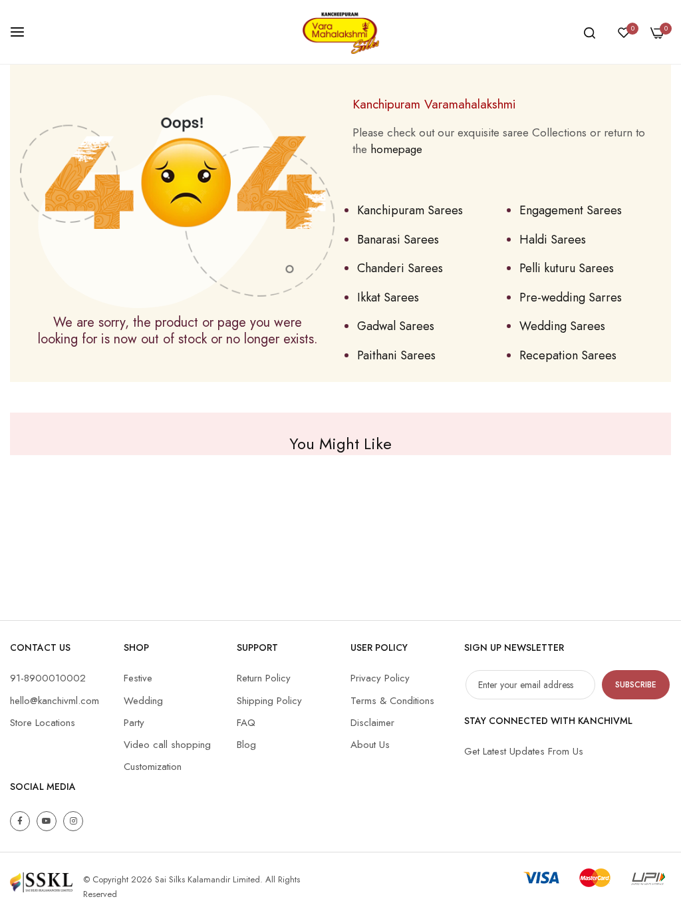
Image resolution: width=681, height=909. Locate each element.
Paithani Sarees (396, 355)
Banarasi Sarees (398, 239)
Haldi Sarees (552, 239)
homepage (396, 149)
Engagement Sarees (570, 210)
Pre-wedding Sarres (570, 297)
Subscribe (635, 685)
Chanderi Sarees (400, 268)
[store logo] (340, 32)
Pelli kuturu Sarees (566, 268)
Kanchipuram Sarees (410, 210)
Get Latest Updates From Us (523, 751)
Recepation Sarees (567, 355)
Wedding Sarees (562, 326)
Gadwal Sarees (395, 326)
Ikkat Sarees (388, 297)
